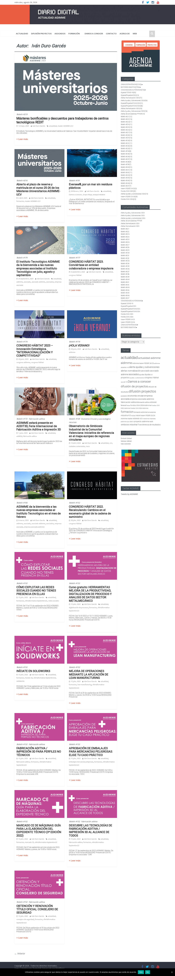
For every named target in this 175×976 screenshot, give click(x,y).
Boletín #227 (126, 132)
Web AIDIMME (126, 444)
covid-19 (124, 382)
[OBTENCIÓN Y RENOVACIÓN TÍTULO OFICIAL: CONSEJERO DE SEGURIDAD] (39, 872)
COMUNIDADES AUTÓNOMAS (133, 90)
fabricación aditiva (30, 436)
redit (151, 421)
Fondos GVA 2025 (128, 191)
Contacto (111, 33)
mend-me (146, 419)
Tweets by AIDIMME (129, 494)
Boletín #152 (74, 502)
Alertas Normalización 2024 (131, 98)
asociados (60, 33)
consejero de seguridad (25, 919)
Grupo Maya (87, 194)
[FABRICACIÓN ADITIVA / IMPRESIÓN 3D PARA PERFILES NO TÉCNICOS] (39, 714)
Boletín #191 (74, 180)
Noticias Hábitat (126, 441)
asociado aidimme (38, 282)
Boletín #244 (126, 178)
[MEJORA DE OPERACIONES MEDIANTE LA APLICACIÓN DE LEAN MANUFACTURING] (92, 637)
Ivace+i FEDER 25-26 (129, 196)
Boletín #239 (126, 164)
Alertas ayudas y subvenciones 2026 (134, 194)
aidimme (19, 282)
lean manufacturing (84, 685)
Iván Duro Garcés (39, 126)
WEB (135, 33)
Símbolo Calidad (126, 438)
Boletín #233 (126, 148)
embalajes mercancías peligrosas (81, 762)
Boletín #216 (22, 180)
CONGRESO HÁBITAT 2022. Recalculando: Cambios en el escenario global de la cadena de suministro (90, 511)
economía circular (136, 396)
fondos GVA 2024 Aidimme (141, 405)
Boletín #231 (126, 143)
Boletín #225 (126, 127)
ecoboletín (124, 396)
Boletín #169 (74, 419)
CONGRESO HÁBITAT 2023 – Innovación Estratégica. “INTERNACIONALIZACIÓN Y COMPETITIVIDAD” (34, 350)
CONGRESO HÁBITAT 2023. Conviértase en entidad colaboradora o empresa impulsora (91, 265)
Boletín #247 (126, 186)
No (147, 972)
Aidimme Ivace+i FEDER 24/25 (143, 363)
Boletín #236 (126, 156)
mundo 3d (29, 678)
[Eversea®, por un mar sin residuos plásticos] (92, 150)
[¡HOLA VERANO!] (92, 311)
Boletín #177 (74, 257)
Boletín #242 (126, 172)
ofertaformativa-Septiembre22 (36, 601)
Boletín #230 (126, 140)
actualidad (22, 33)
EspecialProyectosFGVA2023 (132, 103)
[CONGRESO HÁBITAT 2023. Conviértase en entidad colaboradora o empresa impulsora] (92, 227)
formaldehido (151, 412)
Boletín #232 (126, 146)
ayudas (141, 375)
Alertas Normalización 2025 (131, 108)
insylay (133, 415)
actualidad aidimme (149, 358)
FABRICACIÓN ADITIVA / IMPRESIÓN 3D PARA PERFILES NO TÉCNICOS (38, 752)
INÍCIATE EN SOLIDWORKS (33, 671)
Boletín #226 (126, 130)
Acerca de (125, 33)
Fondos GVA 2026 (128, 199)
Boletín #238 (126, 162)
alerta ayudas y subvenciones (144, 367)
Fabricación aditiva (37, 419)
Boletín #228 (126, 135)
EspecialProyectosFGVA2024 (132, 106)
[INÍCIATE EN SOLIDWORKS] (39, 637)
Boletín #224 (126, 124)
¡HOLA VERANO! (79, 345)
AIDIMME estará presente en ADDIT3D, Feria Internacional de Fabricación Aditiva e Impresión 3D (38, 426)
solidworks (20, 681)
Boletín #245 (126, 180)
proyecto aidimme (141, 421)
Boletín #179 (22, 257)
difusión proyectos (41, 33)
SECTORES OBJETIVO (130, 87)
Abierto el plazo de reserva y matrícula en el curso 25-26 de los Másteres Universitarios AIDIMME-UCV (38, 189)
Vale (141, 972)
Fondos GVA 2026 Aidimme (139, 408)
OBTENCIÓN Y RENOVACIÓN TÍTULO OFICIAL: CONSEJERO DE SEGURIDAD (37, 909)
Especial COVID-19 (128, 92)
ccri (111, 443)
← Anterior (19, 953)
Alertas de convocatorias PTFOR (133, 114)
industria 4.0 (126, 415)
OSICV (132, 421)
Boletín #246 (126, 183)
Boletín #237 (126, 159)
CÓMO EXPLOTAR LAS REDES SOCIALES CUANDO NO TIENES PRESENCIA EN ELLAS (36, 591)
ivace (88, 446)
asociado (27, 282)
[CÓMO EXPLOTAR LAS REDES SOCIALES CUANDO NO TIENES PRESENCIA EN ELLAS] (39, 553)
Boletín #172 (22, 419)
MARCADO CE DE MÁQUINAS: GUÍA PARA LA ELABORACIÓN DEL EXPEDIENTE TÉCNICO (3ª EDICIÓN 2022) (38, 830)
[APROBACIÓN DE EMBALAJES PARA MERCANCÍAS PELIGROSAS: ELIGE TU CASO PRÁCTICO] (92, 714)
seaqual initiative (99, 194)
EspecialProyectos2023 (130, 95)
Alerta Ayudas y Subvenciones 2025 (134, 111)
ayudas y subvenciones (137, 378)
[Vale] (172, 972)
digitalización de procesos (78, 607)
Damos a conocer (94, 33)
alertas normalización (131, 371)
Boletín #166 (22, 502)
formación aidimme (140, 412)
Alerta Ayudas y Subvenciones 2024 (134, 100)
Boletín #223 (126, 122)
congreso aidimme (23, 362)
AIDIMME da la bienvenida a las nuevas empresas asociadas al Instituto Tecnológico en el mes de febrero (38, 511)
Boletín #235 (126, 154)
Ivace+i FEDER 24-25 (129, 188)
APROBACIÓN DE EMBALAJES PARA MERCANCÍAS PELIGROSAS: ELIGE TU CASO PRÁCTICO (91, 752)
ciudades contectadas (77, 446)
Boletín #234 (126, 151)
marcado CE (29, 842)
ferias (128, 405)
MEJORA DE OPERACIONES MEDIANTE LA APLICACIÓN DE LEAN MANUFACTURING (88, 674)
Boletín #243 (126, 175)
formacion (20, 201)
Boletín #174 (22, 341)
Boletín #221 (126, 116)
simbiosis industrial (129, 424)
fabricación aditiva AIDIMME (147, 402)
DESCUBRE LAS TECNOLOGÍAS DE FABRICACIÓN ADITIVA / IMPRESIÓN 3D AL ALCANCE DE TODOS (90, 830)
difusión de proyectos (134, 386)
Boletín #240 (126, 167)
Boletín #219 (22, 114)
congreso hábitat (75, 275)
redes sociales (53, 601)
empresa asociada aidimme (34, 527)
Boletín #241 (126, 170)
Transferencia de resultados (149, 425)
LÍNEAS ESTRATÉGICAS (131, 84)
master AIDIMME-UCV (65, 126)
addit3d (19, 436)
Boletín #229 (126, 138)
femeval (123, 405)
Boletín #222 (126, 119)
